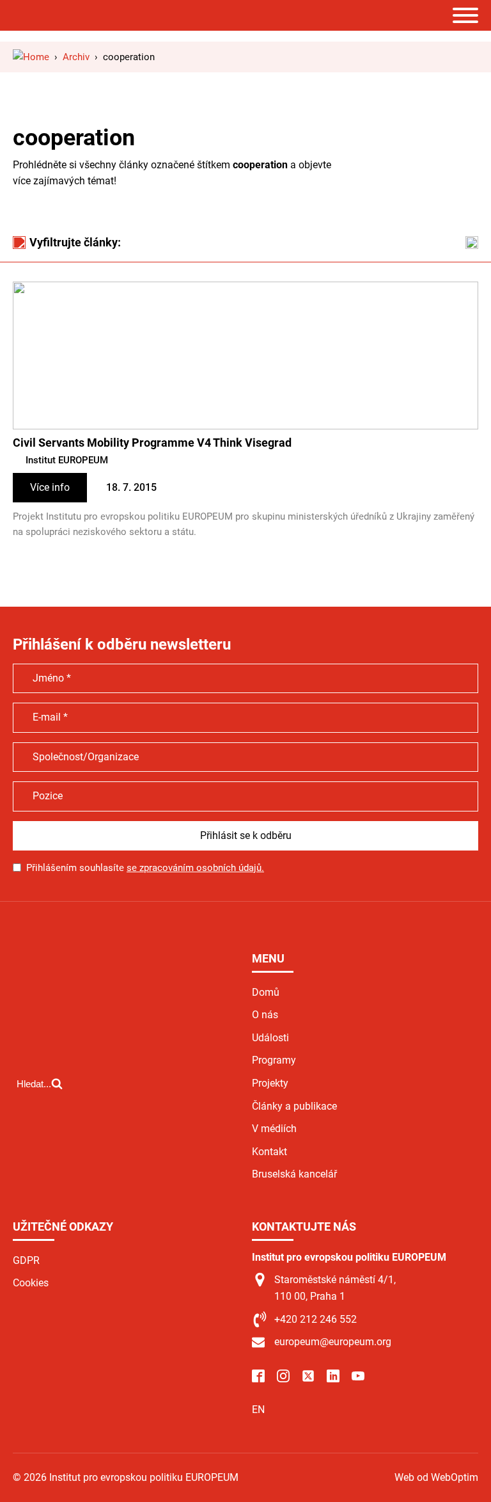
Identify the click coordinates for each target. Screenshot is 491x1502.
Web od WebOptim (436, 1477)
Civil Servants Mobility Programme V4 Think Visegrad (152, 442)
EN (258, 1409)
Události (270, 1038)
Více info (50, 487)
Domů (265, 992)
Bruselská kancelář (294, 1174)
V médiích (274, 1129)
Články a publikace (294, 1106)
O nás (265, 1015)
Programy (274, 1060)
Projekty (270, 1083)
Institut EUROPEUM (67, 460)
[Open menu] (465, 15)
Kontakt (269, 1152)
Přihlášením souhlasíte (145, 868)
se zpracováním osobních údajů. (195, 868)
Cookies (31, 1283)
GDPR (26, 1260)
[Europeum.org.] (31, 57)
